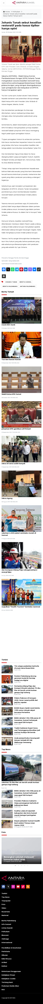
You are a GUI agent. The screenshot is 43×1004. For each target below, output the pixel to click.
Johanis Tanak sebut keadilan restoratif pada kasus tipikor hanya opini (20, 15)
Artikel (4, 962)
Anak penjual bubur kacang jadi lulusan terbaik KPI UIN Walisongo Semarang (26, 740)
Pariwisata (6, 951)
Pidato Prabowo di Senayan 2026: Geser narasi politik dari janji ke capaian (26, 700)
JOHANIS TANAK (11, 282)
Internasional (7, 942)
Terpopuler (6, 901)
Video (4, 908)
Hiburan (5, 955)
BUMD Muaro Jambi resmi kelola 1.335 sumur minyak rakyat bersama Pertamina (27, 710)
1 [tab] (15, 866)
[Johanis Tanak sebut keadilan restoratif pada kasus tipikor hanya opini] (21, 768)
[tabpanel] (21, 850)
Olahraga (5, 939)
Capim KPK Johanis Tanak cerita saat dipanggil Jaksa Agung (21, 497)
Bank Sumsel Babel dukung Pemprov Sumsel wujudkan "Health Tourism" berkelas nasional (21, 606)
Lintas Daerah (7, 928)
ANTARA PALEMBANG (27, 286)
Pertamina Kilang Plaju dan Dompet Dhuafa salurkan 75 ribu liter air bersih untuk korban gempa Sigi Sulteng (20, 782)
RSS (3, 990)
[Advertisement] (21, 635)
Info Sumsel (6, 924)
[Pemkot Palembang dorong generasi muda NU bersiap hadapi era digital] (7, 679)
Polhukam (16, 12)
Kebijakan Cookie (8, 979)
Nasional (5, 915)
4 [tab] (25, 866)
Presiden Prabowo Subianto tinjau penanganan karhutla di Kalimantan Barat (26, 803)
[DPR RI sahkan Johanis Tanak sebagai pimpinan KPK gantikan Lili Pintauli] (21, 414)
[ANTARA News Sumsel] (23, 3)
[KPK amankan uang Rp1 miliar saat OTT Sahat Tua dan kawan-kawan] (21, 345)
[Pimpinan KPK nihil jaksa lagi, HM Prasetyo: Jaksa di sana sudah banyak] (21, 449)
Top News (6, 749)
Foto (4, 832)
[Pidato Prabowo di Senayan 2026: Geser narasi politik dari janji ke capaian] (7, 701)
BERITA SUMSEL (25, 282)
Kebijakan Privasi (8, 975)
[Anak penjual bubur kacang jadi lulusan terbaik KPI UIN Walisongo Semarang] (7, 741)
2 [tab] (18, 866)
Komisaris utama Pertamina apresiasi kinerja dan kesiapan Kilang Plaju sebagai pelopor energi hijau (21, 570)
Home (7, 12)
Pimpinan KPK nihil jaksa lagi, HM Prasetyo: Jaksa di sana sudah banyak (19, 462)
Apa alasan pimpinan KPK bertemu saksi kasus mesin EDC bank (21, 324)
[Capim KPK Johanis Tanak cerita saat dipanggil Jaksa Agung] (21, 484)
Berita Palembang (9, 921)
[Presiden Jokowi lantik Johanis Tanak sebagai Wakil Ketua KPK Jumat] (21, 380)
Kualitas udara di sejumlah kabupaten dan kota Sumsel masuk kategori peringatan (25, 813)
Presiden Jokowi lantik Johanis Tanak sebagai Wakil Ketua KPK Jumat (21, 393)
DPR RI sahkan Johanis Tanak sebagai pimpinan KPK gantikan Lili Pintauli (18, 428)
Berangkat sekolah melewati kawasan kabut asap (19, 858)
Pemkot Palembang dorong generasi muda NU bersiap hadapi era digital (25, 678)
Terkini (5, 660)
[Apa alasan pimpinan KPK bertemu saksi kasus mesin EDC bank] (21, 310)
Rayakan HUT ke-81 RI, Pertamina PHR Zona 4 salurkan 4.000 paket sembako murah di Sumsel (21, 533)
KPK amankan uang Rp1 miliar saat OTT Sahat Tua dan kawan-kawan (21, 358)
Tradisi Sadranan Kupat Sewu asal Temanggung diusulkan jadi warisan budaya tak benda (27, 730)
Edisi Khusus (6, 959)
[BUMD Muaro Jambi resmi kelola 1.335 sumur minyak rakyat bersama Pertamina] (7, 711)
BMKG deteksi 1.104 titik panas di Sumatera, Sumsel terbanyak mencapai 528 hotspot (27, 720)
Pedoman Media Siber (10, 986)
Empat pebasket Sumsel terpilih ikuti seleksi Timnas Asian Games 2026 (27, 823)
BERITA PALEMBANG (10, 286)
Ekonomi (5, 935)
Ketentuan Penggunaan (11, 971)
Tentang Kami (7, 982)
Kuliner (4, 966)
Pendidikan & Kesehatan (11, 948)
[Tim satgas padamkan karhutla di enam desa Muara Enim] (7, 669)
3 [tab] (21, 866)
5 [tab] (28, 866)
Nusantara (6, 912)
